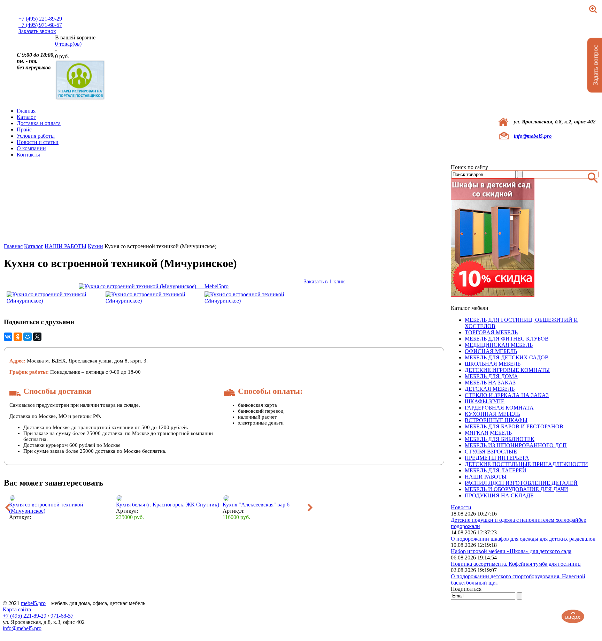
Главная (26, 111)
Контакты (28, 155)
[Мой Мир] (27, 337)
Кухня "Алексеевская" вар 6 (256, 505)
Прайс (24, 129)
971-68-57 (62, 616)
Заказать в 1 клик (324, 281)
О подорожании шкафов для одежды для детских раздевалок (523, 539)
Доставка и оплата (39, 123)
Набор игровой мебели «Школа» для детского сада (511, 551)
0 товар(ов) (68, 44)
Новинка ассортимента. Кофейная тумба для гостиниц (516, 564)
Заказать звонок (37, 31)
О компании (31, 148)
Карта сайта (17, 609)
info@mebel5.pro (533, 136)
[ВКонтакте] (8, 337)
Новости (461, 507)
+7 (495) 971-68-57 (40, 25)
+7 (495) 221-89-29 (40, 19)
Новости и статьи (38, 142)
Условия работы (36, 136)
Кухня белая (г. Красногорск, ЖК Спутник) (167, 505)
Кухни (95, 246)
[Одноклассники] (18, 337)
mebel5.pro (33, 603)
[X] (37, 337)
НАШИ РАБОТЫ (65, 246)
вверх (572, 616)
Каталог (26, 117)
